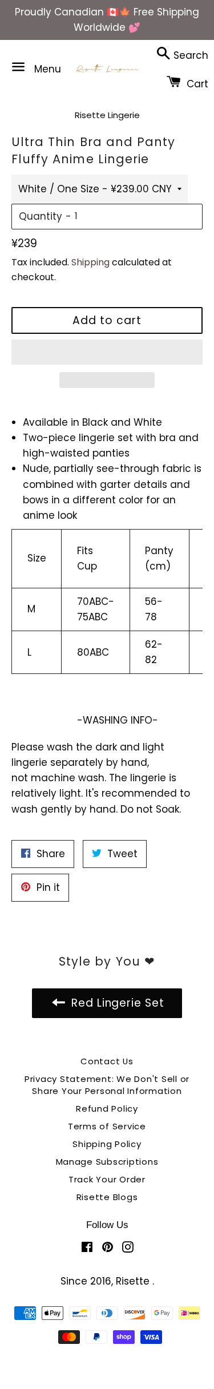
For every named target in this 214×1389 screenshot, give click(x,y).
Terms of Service (107, 1126)
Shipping (90, 262)
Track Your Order (107, 1179)
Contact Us (107, 1061)
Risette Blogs (107, 1197)
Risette (134, 1281)
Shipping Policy (106, 1144)
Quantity (40, 216)
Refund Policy (107, 1109)
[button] (107, 352)
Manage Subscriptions (107, 1162)
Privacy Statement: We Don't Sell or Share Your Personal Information (107, 1085)
